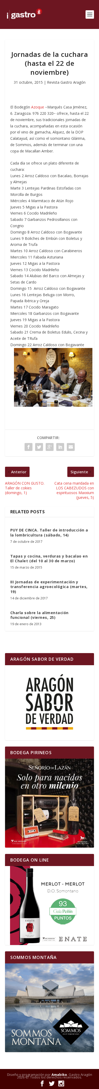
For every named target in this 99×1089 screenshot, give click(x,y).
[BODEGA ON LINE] (49, 905)
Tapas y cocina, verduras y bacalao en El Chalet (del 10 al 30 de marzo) (49, 558)
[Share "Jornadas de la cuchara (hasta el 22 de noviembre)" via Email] (70, 447)
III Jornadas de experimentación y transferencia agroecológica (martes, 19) (49, 586)
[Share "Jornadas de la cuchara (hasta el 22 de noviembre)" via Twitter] (39, 447)
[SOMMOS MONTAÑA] (49, 1007)
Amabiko (59, 1074)
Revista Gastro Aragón (66, 82)
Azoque (37, 107)
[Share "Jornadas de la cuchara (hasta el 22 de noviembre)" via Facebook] (28, 447)
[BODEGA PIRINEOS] (49, 803)
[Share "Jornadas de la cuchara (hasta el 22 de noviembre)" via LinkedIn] (60, 447)
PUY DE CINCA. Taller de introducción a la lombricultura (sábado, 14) (49, 532)
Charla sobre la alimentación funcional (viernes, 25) (39, 615)
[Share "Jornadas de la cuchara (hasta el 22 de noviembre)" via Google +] (49, 447)
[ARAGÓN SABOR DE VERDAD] (49, 702)
